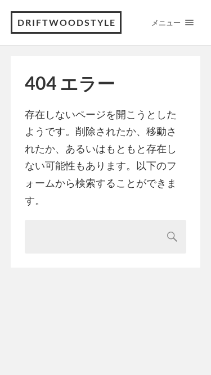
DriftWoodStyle (66, 22)
